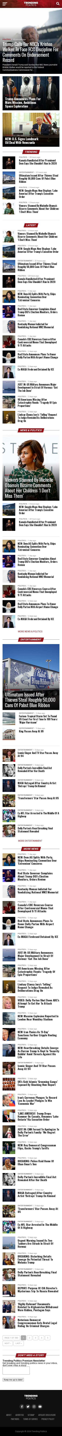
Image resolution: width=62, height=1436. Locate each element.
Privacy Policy (47, 1419)
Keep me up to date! (13, 1380)
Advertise (19, 1414)
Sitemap (31, 1414)
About (9, 1414)
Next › (8, 1343)
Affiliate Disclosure (47, 1414)
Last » (19, 1343)
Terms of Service (30, 1419)
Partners (15, 1419)
